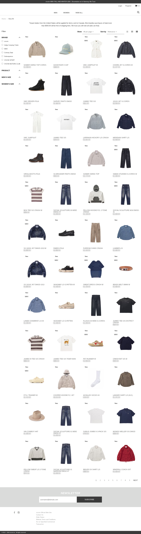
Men (55, 13)
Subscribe (89, 499)
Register (128, 6)
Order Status (40, 517)
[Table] (132, 31)
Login (120, 6)
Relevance (112, 32)
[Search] (138, 12)
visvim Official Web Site (44, 512)
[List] (127, 31)
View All (79, 13)
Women (66, 13)
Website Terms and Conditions (46, 519)
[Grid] (137, 31)
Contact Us (39, 515)
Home (4, 19)
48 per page (87, 32)
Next (135, 480)
